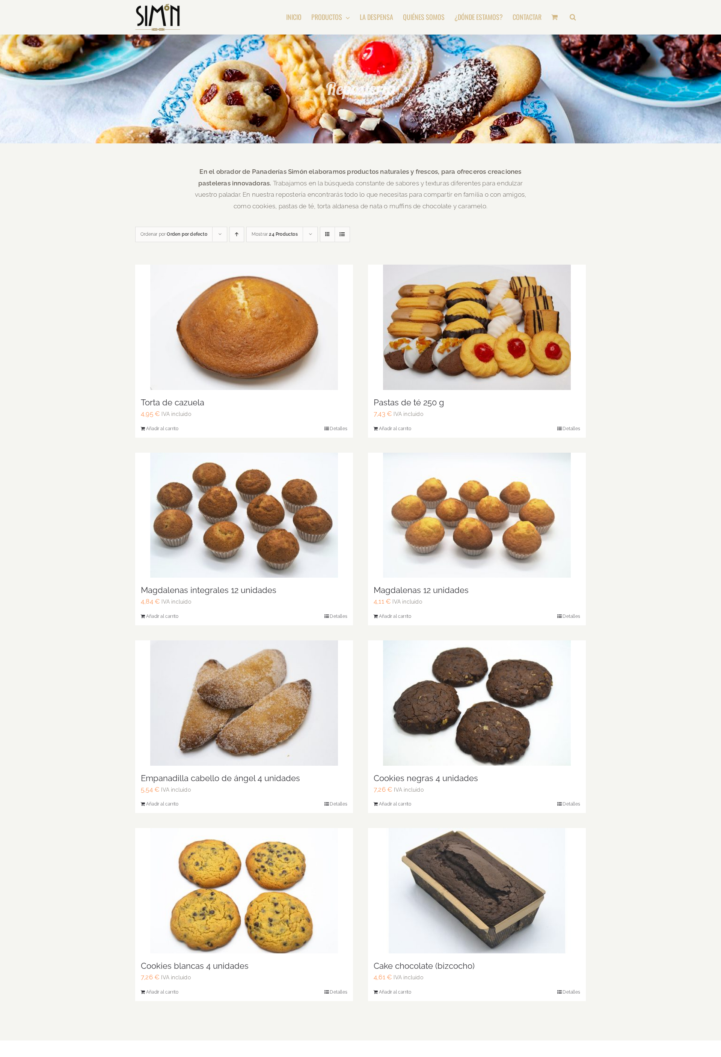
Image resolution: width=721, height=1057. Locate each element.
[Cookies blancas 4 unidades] (244, 890)
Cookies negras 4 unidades (426, 778)
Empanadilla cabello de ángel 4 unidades (220, 778)
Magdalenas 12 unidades (421, 590)
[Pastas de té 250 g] (477, 327)
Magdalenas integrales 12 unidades (208, 590)
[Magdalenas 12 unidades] (477, 515)
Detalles (338, 428)
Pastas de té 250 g (409, 402)
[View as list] (342, 234)
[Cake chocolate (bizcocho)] (477, 890)
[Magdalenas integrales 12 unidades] (244, 515)
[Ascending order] (236, 234)
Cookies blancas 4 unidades (195, 966)
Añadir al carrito (162, 428)
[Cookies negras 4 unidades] (477, 703)
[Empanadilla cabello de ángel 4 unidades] (244, 703)
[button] (573, 17)
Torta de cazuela (172, 402)
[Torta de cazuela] (244, 327)
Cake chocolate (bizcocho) (424, 966)
